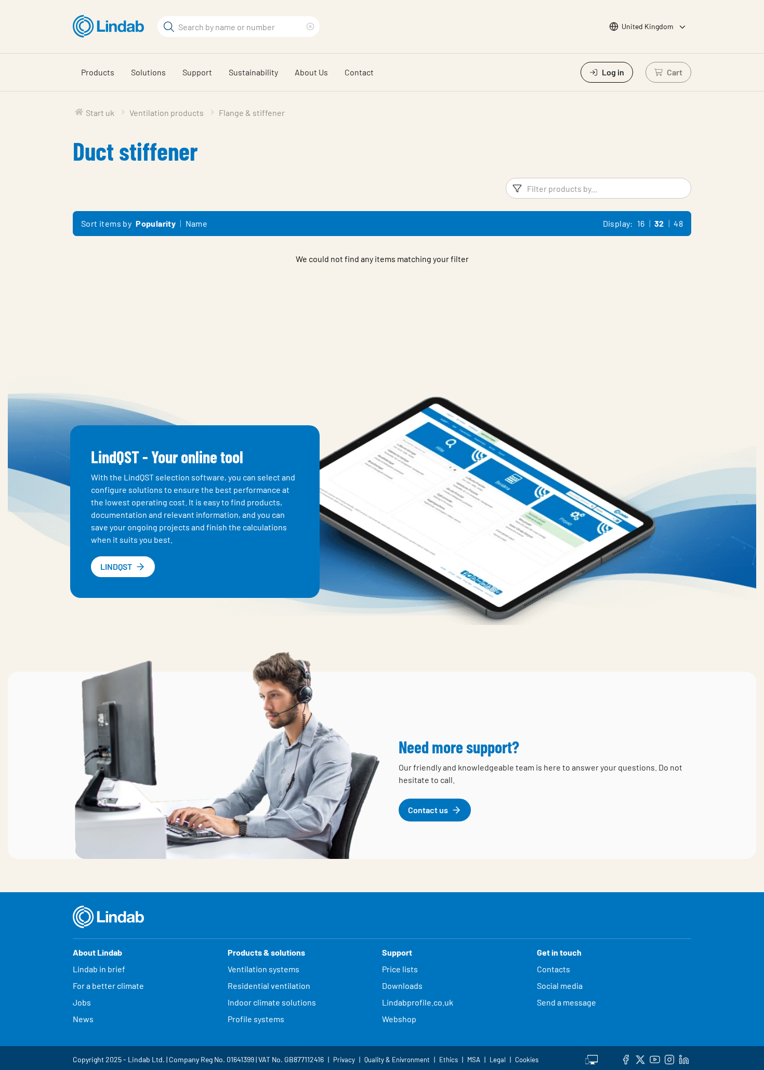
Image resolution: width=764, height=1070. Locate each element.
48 (678, 223)
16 (641, 223)
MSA (473, 1059)
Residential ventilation (269, 985)
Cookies (526, 1059)
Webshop (399, 1019)
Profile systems (256, 1019)
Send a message (566, 1002)
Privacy (344, 1059)
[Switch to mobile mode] (591, 1058)
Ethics (448, 1059)
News (83, 1019)
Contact (359, 72)
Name (197, 223)
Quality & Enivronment (397, 1059)
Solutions (148, 72)
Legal (498, 1059)
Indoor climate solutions (272, 1002)
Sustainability (253, 72)
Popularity (156, 223)
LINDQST (116, 566)
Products (97, 72)
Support (197, 72)
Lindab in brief (99, 969)
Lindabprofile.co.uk (417, 1002)
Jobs (82, 1002)
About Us (311, 72)
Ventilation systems (263, 969)
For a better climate (108, 985)
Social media (560, 985)
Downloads (402, 985)
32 (659, 223)
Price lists (400, 969)
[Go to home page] (111, 26)
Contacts (553, 969)
